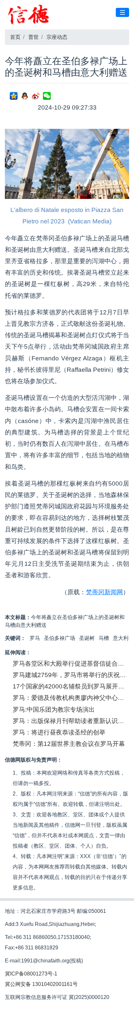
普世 (33, 37)
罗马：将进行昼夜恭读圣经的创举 (59, 732)
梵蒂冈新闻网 (104, 592)
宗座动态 (57, 37)
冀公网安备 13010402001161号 (41, 984)
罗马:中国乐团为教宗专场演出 (54, 709)
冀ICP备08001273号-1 (31, 973)
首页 (15, 37)
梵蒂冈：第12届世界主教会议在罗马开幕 (69, 743)
